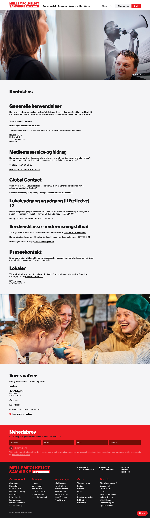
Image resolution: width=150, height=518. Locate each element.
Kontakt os (81, 486)
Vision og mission (83, 483)
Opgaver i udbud (106, 486)
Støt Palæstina (60, 492)
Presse (79, 492)
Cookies (103, 492)
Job (78, 494)
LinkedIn (124, 469)
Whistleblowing (105, 500)
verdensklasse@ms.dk (44, 241)
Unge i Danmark (61, 497)
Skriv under (13, 483)
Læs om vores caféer (22, 414)
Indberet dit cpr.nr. (107, 497)
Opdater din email (106, 506)
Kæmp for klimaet (61, 494)
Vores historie (60, 500)
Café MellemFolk (16, 391)
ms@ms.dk (104, 467)
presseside (45, 260)
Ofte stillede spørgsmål (108, 483)
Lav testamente (15, 500)
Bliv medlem (123, 6)
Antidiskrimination (61, 489)
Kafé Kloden (14, 405)
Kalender (35, 483)
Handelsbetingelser (107, 503)
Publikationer (82, 500)
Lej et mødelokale (38, 492)
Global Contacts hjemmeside (60, 193)
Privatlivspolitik (105, 489)
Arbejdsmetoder (61, 483)
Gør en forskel (49, 6)
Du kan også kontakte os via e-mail (24, 126)
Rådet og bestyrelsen (85, 497)
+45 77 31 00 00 (106, 469)
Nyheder (80, 489)
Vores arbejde (75, 6)
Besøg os (62, 6)
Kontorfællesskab (38, 494)
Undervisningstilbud (39, 497)
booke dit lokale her (34, 276)
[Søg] (111, 7)
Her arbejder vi (60, 486)
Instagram (125, 467)
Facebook (125, 472)
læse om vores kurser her (75, 232)
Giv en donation (15, 489)
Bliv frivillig (13, 494)
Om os (87, 6)
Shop (104, 6)
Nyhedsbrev (81, 503)
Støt (136, 6)
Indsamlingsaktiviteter (108, 494)
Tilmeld (20, 448)
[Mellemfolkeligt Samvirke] (29, 469)
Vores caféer (37, 486)
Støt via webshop (15, 506)
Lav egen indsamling (17, 492)
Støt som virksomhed (17, 503)
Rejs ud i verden (15, 497)
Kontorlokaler (37, 489)
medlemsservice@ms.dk (21, 455)
